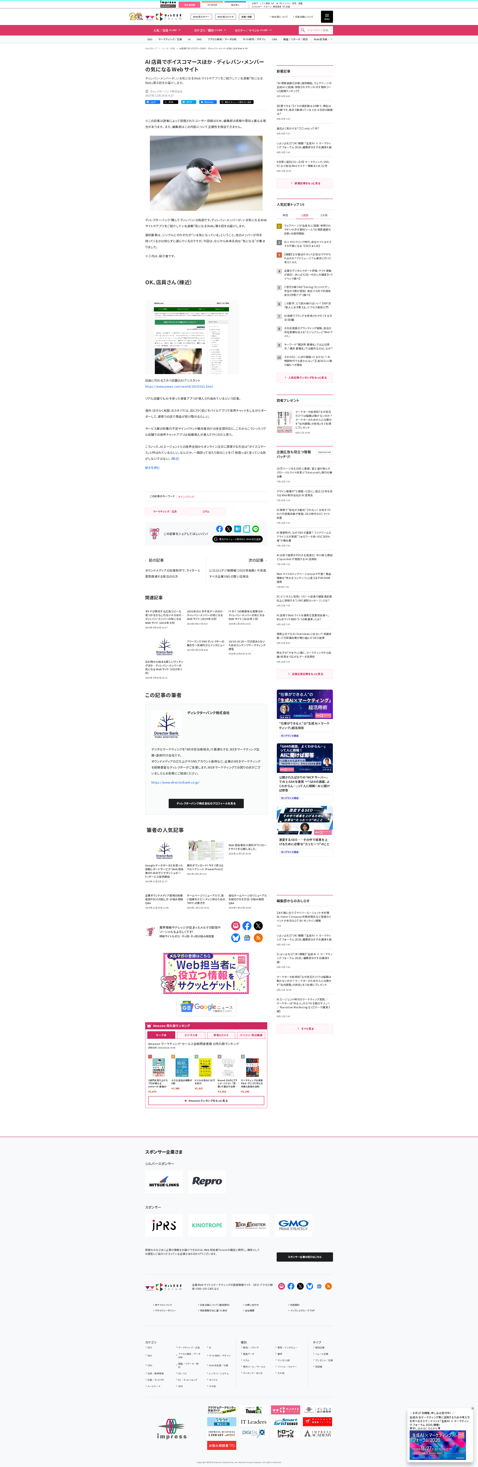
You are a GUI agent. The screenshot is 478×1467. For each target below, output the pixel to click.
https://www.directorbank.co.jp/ (175, 782)
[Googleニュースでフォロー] (319, 1286)
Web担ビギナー (201, 16)
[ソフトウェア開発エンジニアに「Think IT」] (253, 1411)
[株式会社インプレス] (172, 1429)
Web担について (280, 16)
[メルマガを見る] (281, 1286)
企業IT (255, 3)
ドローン (268, 7)
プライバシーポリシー (166, 1310)
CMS (274, 39)
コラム (246, 1360)
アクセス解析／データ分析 (222, 39)
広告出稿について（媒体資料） (215, 1304)
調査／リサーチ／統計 (295, 39)
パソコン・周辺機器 (251, 1035)
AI (189, 39)
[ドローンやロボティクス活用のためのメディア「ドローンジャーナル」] (285, 1435)
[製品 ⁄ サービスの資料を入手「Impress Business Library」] (221, 1435)
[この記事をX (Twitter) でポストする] (228, 529)
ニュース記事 (321, 1353)
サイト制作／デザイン (254, 39)
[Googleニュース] (246, 937)
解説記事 (320, 1347)
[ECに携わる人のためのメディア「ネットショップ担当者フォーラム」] (317, 1423)
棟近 (175, 458)
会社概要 (249, 1310)
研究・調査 (297, 3)
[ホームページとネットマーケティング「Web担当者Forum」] (285, 1411)
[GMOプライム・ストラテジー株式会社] (293, 1225)
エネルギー (257, 7)
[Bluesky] (309, 1286)
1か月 (324, 215)
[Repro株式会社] (207, 1181)
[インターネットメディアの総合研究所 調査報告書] (317, 1411)
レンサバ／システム (219, 1373)
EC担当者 (212, 5)
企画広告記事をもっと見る (307, 674)
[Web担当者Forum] (163, 1288)
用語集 (318, 1366)
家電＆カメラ (221, 1035)
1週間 (304, 215)
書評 (280, 1353)
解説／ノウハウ (250, 1347)
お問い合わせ (252, 1304)
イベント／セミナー (287, 1366)
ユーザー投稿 (168, 48)
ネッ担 (185, 936)
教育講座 (277, 7)
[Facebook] (246, 925)
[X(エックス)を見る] (300, 1286)
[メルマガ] (235, 925)
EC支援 (286, 7)
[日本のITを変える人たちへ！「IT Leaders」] (253, 1423)
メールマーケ (154, 1386)
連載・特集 (246, 16)
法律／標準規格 (155, 1373)
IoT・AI (274, 3)
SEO (150, 39)
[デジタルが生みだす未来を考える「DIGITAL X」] (253, 1435)
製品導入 (235, 5)
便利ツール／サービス (254, 1366)
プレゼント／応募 (324, 1360)
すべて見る (307, 1028)
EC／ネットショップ (187, 1379)
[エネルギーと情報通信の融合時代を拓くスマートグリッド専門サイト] (285, 1423)
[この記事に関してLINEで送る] (255, 529)
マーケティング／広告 (170, 39)
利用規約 (295, 1304)
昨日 (285, 215)
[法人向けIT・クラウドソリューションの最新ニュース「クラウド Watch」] (221, 1423)
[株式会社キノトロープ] (207, 1225)
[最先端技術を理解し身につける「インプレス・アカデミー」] (317, 1435)
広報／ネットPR (155, 1379)
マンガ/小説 (284, 1360)
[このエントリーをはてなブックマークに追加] (237, 529)
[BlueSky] (235, 937)
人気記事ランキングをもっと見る (307, 377)
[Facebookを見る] (291, 1286)
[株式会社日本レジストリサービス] (164, 1225)
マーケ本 (161, 1035)
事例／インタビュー (287, 1347)
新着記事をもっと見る (307, 183)
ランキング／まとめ (253, 1373)
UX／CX (182, 1373)
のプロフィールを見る (206, 803)
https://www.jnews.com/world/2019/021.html (179, 386)
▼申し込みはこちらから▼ (425, 1428)
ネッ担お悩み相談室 (202, 936)
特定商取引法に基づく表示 (213, 1310)
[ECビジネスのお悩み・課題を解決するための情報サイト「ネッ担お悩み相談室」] (221, 1447)
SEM (180, 1386)
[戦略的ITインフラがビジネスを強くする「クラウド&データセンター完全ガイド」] (221, 1411)
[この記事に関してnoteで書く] (246, 529)
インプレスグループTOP (302, 1310)
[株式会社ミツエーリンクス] (164, 1181)
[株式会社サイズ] (250, 1225)
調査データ (248, 1353)
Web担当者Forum (163, 16)
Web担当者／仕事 (324, 39)
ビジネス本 (191, 1035)
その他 (212, 1386)
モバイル (213, 1379)
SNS (199, 39)
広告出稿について (304, 16)
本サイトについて (163, 1304)
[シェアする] (219, 529)
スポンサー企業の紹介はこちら (305, 1257)
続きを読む (152, 467)
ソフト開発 (265, 3)
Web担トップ (151, 48)
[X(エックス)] (258, 925)
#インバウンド (186, 497)
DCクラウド (285, 3)
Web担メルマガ (225, 16)
